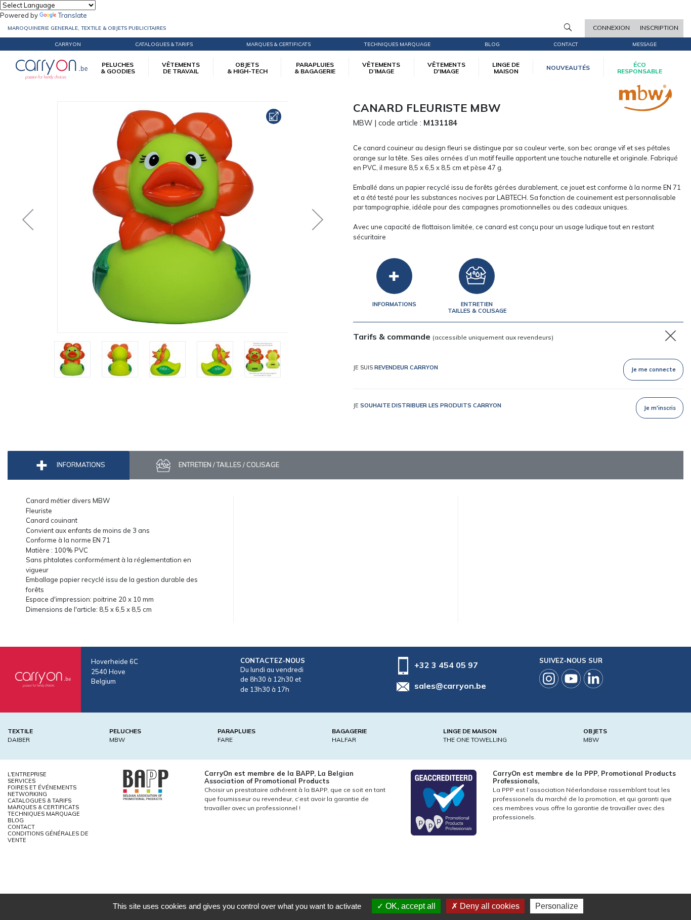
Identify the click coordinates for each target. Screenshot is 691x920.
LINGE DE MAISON (506, 68)
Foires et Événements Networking (42, 791)
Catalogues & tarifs (164, 44)
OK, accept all (409, 906)
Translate (72, 15)
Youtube (571, 678)
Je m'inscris (660, 407)
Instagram (548, 678)
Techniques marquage (397, 44)
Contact (565, 44)
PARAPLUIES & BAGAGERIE (314, 68)
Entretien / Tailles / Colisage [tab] (228, 465)
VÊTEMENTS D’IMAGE (381, 68)
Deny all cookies (489, 906)
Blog (16, 820)
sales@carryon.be (450, 686)
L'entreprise (27, 774)
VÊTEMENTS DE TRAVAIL (181, 68)
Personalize (556, 906)
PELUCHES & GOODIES (118, 68)
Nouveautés (568, 67)
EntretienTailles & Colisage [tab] (477, 307)
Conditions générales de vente (48, 837)
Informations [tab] (394, 304)
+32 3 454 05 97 (446, 665)
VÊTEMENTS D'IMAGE (446, 68)
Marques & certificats (278, 44)
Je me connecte (653, 369)
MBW (117, 739)
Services (21, 780)
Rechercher (568, 27)
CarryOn (68, 44)
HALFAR (344, 739)
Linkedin (593, 678)
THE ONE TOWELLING (475, 739)
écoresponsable (639, 68)
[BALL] (145, 784)
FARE (225, 739)
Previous (30, 217)
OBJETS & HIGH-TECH (247, 68)
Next (310, 217)
